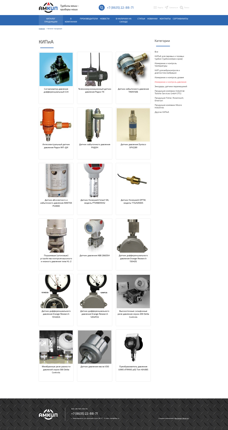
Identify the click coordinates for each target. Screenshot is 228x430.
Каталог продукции (50, 20)
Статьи (141, 18)
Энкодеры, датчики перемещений (171, 86)
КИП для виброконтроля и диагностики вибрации (167, 71)
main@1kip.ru (114, 418)
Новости (105, 18)
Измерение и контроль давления (170, 82)
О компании (71, 20)
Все (156, 51)
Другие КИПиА (162, 112)
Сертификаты (180, 18)
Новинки (152, 18)
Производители (89, 18)
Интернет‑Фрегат (181, 418)
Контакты (165, 18)
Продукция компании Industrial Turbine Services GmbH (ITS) (169, 92)
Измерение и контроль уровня (169, 77)
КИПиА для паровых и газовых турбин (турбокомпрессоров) (169, 57)
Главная (42, 28)
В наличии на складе (123, 20)
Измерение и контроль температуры (166, 64)
